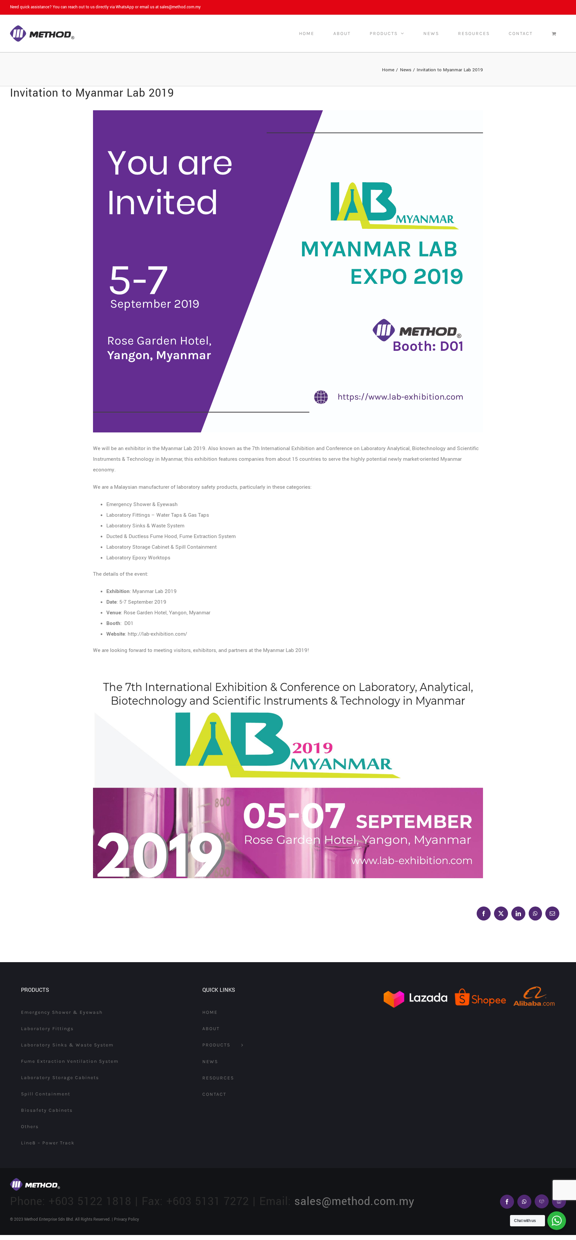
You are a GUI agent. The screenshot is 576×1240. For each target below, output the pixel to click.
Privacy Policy (126, 1219)
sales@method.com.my (180, 7)
